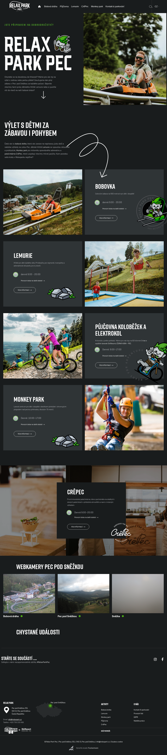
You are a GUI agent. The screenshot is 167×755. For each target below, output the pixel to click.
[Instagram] (155, 659)
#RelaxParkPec (43, 662)
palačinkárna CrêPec (13, 154)
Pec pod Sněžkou (67, 616)
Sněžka (116, 616)
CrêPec (104, 724)
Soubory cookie (117, 742)
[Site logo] (19, 6)
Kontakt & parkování (141, 710)
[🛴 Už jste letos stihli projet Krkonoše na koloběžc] (83, 678)
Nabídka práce (139, 721)
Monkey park (21, 150)
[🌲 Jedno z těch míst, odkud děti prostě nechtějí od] (150, 678)
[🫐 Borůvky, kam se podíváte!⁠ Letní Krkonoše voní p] (117, 678)
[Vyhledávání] (151, 6)
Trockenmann (93, 748)
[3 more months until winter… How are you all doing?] (16, 678)
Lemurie (46, 147)
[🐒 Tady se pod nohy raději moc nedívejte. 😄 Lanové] (50, 678)
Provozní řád (138, 713)
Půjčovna (104, 721)
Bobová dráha (11, 616)
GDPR (136, 717)
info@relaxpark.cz (15, 719)
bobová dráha (20, 144)
